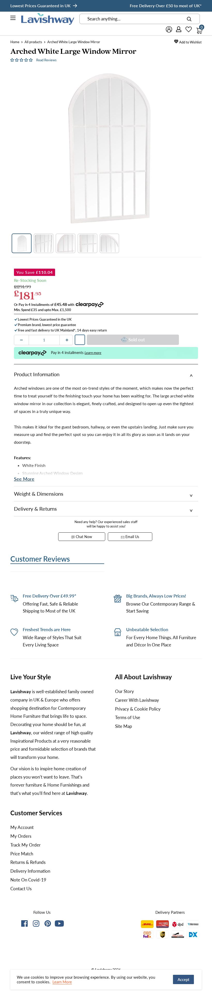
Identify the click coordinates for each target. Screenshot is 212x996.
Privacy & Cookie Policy (138, 709)
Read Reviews (46, 60)
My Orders (20, 836)
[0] (198, 29)
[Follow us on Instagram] (36, 924)
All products (33, 42)
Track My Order (25, 845)
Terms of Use (127, 717)
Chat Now (83, 536)
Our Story (124, 691)
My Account (22, 827)
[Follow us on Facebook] (24, 924)
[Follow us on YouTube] (59, 923)
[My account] (179, 29)
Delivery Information (30, 871)
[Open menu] (13, 18)
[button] (22, 59)
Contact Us (21, 888)
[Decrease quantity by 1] (21, 340)
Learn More (62, 981)
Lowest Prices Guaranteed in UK (40, 5)
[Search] (189, 19)
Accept (183, 979)
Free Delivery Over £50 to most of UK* (166, 5)
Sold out (136, 339)
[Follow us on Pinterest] (47, 924)
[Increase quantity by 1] (67, 340)
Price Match (21, 853)
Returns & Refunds (28, 862)
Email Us (131, 536)
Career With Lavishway (137, 700)
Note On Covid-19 (28, 879)
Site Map (123, 726)
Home (14, 42)
